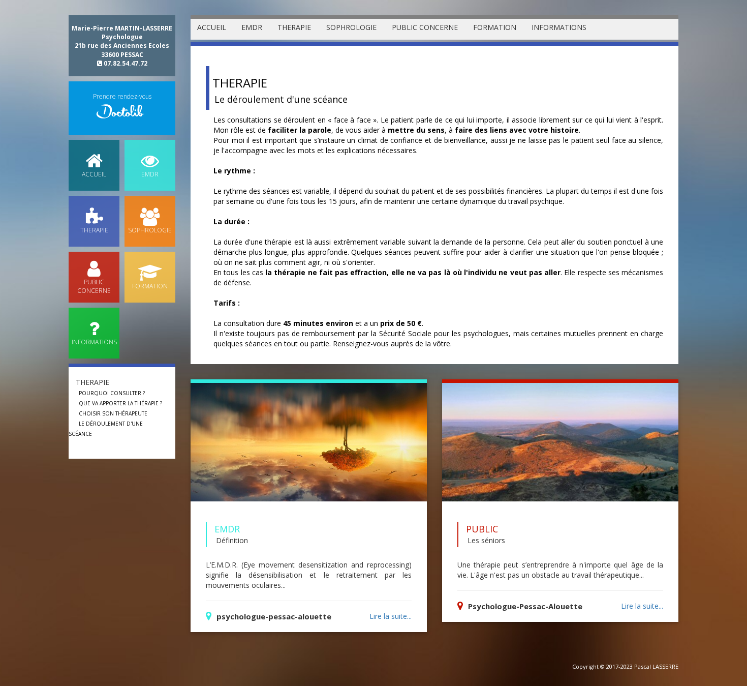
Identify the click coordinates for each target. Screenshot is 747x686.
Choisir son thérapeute (113, 413)
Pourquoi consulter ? (112, 393)
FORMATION (494, 27)
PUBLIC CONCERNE (425, 27)
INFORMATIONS (559, 27)
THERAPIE (294, 27)
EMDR (251, 27)
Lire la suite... (390, 616)
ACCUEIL (211, 27)
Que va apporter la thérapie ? (120, 403)
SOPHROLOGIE (351, 27)
